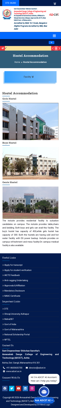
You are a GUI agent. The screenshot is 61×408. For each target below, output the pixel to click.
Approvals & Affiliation (14, 285)
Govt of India (10, 324)
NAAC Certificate (12, 296)
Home (17, 62)
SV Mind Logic (43, 404)
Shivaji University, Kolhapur (16, 314)
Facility (38, 76)
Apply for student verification (18, 270)
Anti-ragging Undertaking (16, 280)
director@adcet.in (37, 368)
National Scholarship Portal (17, 334)
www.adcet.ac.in (13, 371)
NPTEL (7, 339)
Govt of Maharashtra (14, 329)
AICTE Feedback (12, 275)
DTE (6, 309)
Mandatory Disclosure (14, 291)
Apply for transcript (13, 265)
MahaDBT (9, 319)
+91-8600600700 (14, 368)
